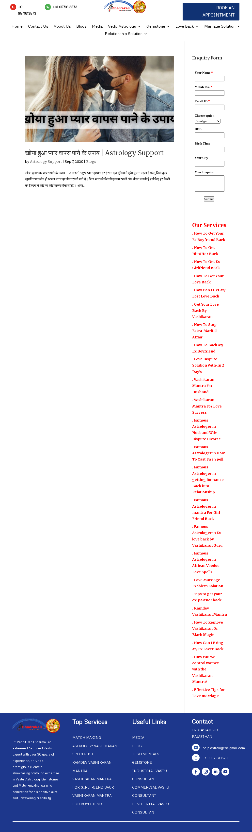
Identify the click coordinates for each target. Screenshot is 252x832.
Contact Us (38, 26)
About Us (62, 26)
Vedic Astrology (122, 26)
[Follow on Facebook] (196, 772)
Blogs (81, 26)
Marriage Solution (220, 26)
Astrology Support (46, 161)
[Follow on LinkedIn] (216, 772)
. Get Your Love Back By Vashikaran (205, 310)
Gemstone (155, 26)
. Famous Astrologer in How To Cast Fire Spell (208, 453)
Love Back (184, 26)
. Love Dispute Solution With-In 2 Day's (208, 365)
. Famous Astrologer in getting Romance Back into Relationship (208, 479)
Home (17, 26)
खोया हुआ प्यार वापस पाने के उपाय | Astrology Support (94, 153)
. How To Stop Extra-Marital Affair (204, 330)
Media (97, 26)
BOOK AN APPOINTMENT (219, 11)
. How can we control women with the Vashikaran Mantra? (206, 669)
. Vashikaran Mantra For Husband (203, 385)
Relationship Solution (123, 34)
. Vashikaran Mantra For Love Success (207, 406)
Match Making (86, 737)
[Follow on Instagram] (206, 772)
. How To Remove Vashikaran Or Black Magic (207, 628)
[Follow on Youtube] (225, 772)
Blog (137, 746)
